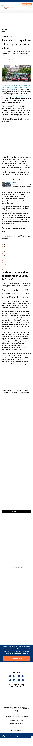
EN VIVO (29, 8)
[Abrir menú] (2, 4)
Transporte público (26, 392)
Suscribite (16, 658)
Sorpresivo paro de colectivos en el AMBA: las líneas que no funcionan (21, 185)
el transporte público (18, 96)
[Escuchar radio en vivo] (2, 8)
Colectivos (14, 392)
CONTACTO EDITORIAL (16, 730)
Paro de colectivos (8, 390)
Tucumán (6, 392)
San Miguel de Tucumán (22, 390)
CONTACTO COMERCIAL (16, 727)
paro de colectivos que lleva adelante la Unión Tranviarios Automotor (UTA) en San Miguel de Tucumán (16, 87)
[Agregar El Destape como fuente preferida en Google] (16, 62)
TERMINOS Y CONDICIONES (16, 720)
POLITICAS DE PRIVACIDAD (16, 723)
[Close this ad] (32, 737)
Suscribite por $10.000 (26, 4)
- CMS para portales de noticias (18, 736)
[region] (16, 23)
